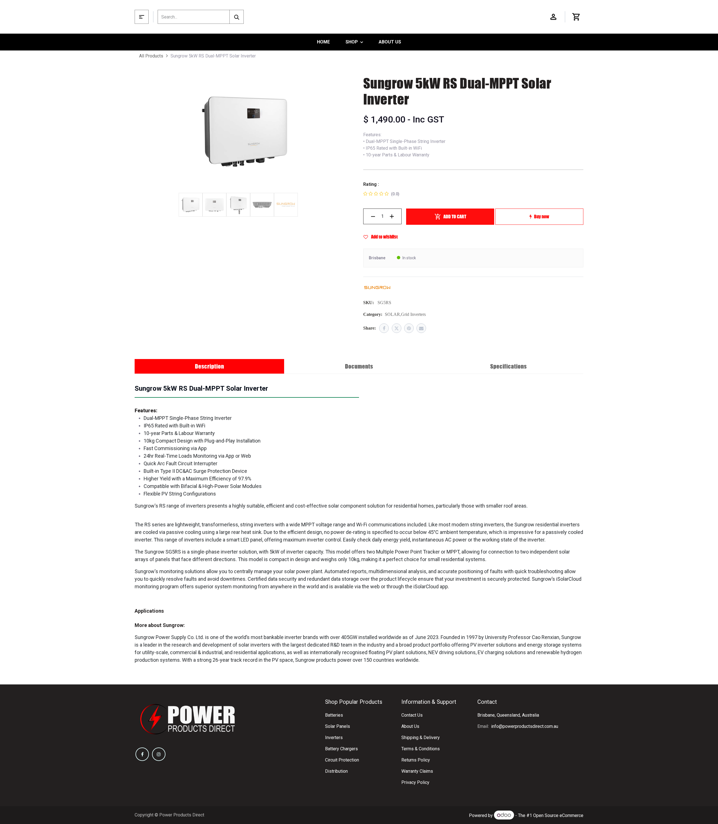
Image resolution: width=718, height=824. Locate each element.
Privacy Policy (415, 782)
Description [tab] (209, 366)
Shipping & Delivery (420, 737)
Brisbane (377, 258)
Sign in (553, 17)
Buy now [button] (541, 216)
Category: (372, 314)
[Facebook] (384, 328)
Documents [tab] (359, 366)
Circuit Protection (342, 760)
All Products (151, 56)
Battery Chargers (341, 748)
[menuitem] (323, 42)
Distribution (336, 771)
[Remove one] (373, 216)
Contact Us (412, 715)
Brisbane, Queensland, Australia (508, 715)
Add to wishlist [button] (384, 236)
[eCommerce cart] (576, 17)
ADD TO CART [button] (454, 216)
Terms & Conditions (420, 748)
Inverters (334, 737)
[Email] (421, 328)
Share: (369, 328)
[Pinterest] (409, 328)
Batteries (334, 715)
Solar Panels (337, 726)
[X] (396, 328)
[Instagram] (158, 754)
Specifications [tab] (508, 366)
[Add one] (391, 216)
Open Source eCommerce (558, 815)
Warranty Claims (417, 771)
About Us (410, 726)
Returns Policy (415, 760)
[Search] (236, 17)
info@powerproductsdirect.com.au (524, 726)
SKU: (368, 302)
